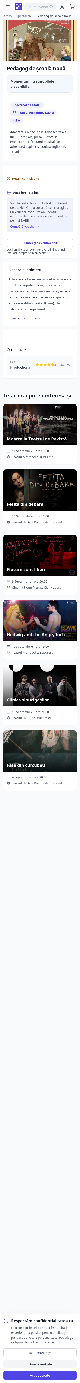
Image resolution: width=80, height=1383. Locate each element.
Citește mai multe (23, 318)
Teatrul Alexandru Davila (36, 113)
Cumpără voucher (23, 226)
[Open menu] (7, 7)
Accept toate (40, 1375)
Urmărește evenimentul (40, 243)
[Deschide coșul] (72, 7)
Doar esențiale (40, 1364)
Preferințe (42, 1352)
